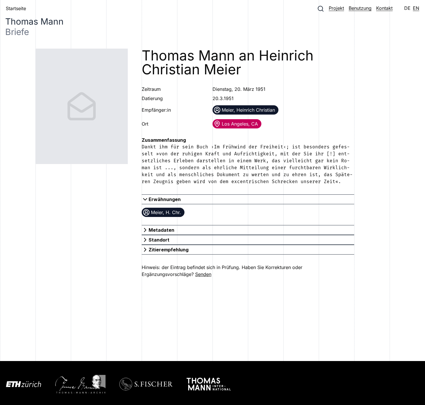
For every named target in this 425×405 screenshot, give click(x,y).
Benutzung (360, 8)
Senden (203, 274)
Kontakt (384, 8)
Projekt (336, 8)
